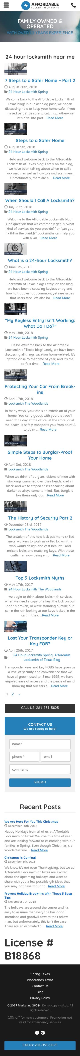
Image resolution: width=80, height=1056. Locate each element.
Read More (54, 118)
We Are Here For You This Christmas (31, 822)
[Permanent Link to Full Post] (15, 69)
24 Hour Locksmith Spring (28, 92)
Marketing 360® (29, 1005)
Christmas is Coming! (20, 858)
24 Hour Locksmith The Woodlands (35, 589)
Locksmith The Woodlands (28, 404)
